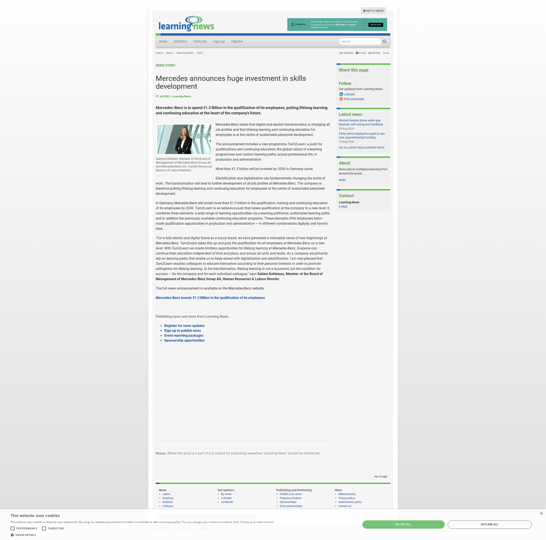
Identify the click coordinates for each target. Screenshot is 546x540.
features (200, 41)
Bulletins (168, 502)
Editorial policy (347, 494)
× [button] (541, 513)
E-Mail (343, 206)
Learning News (184, 52)
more (342, 180)
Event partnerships (291, 506)
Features (168, 506)
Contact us (344, 506)
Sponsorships (288, 502)
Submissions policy (350, 502)
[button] (142, 535)
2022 (200, 52)
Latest (166, 494)
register (237, 41)
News (169, 52)
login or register (374, 10)
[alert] (273, 524)
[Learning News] (186, 23)
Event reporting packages (183, 335)
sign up (219, 41)
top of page (380, 476)
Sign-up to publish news (182, 331)
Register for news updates (184, 326)
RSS (387, 52)
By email (226, 494)
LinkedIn (375, 52)
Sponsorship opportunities (184, 340)
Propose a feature (290, 498)
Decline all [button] (489, 524)
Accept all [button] (403, 524)
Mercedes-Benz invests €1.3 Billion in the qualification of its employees (210, 298)
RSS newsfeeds (354, 99)
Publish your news (291, 494)
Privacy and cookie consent (257, 522)
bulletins (180, 41)
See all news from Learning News (361, 147)
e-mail (362, 52)
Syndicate (227, 502)
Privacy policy (346, 498)
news (163, 41)
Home (159, 52)
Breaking (168, 498)
